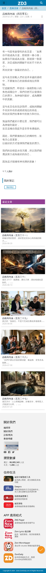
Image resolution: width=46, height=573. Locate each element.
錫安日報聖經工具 (22, 477)
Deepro (18, 486)
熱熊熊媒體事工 (21, 496)
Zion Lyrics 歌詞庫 (23, 531)
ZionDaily (19, 554)
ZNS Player (20, 520)
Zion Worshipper (22, 542)
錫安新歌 (18, 503)
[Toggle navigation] (4, 3)
